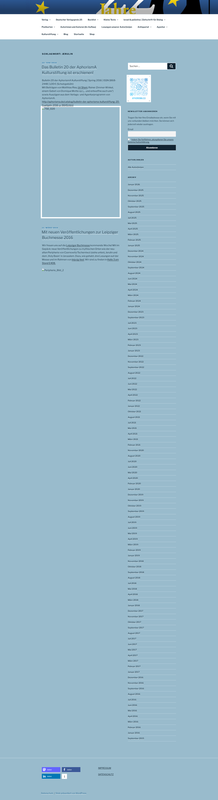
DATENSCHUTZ (106, 774)
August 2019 (134, 517)
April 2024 (133, 290)
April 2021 (132, 434)
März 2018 (133, 600)
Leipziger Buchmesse (78, 245)
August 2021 (134, 417)
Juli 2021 (132, 422)
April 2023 (133, 334)
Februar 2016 (134, 727)
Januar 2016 (134, 733)
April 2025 (133, 229)
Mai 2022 (132, 389)
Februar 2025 (134, 240)
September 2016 (136, 688)
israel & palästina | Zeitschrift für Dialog (143, 19)
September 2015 (136, 738)
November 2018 (136, 561)
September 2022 (136, 367)
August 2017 (134, 633)
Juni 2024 (132, 278)
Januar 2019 (134, 555)
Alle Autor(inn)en (136, 167)
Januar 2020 (134, 489)
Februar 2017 (134, 666)
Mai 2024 (132, 284)
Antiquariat (143, 27)
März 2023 (133, 339)
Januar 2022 (134, 406)
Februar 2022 (134, 400)
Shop (92, 34)
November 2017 (135, 616)
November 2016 (136, 683)
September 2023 (136, 317)
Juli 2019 (132, 522)
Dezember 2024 (135, 251)
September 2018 (136, 572)
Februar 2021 (134, 445)
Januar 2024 (134, 306)
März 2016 (133, 721)
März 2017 (133, 661)
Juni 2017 (132, 644)
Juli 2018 (132, 583)
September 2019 (136, 511)
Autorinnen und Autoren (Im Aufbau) (78, 27)
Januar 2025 (134, 245)
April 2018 (133, 594)
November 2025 (136, 195)
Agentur (161, 27)
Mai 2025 (132, 223)
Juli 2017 (132, 638)
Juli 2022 (132, 378)
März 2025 (133, 234)
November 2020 (136, 450)
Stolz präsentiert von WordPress (71, 793)
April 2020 (133, 478)
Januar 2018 (134, 605)
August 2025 (134, 212)
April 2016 (133, 716)
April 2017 (132, 655)
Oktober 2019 (134, 505)
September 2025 (136, 206)
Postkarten (47, 27)
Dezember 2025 (135, 190)
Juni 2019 (132, 528)
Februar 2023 (134, 345)
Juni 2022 (132, 384)
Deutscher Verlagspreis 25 (69, 19)
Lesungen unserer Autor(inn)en (117, 27)
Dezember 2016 (135, 677)
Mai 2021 (132, 428)
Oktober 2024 (134, 262)
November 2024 (136, 256)
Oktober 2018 (134, 566)
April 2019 (133, 539)
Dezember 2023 (135, 312)
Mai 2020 (132, 472)
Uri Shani (82, 87)
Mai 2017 (132, 649)
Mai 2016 (132, 710)
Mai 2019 (132, 533)
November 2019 (136, 500)
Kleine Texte (110, 19)
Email (130, 129)
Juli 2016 (132, 699)
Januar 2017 (134, 672)
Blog (66, 34)
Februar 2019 (134, 550)
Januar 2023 (134, 350)
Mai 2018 (132, 589)
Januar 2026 (134, 184)
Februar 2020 (134, 483)
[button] (51, 769)
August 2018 (134, 577)
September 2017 (136, 627)
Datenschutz (47, 793)
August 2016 (134, 694)
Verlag (45, 19)
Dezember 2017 (135, 611)
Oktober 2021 (134, 411)
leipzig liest (78, 259)
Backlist (92, 19)
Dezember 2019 (135, 494)
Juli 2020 (132, 461)
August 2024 (134, 273)
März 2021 (133, 439)
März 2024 (133, 295)
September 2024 (136, 267)
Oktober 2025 (134, 201)
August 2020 (134, 456)
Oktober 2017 (134, 622)
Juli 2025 (132, 218)
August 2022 (134, 373)
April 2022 (133, 395)
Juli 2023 (132, 323)
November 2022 (136, 362)
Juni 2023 (132, 328)
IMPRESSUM (104, 768)
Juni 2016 (132, 705)
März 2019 (133, 544)
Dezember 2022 (135, 356)
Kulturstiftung (49, 34)
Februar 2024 (134, 301)
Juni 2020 (132, 467)
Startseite (79, 34)
